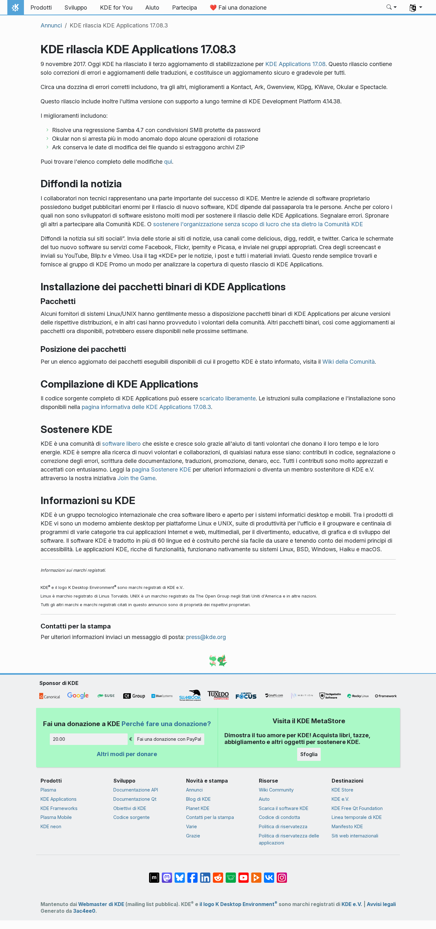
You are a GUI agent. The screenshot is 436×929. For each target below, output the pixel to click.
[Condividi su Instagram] (282, 874)
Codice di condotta (279, 817)
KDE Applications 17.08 (295, 64)
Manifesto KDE (347, 826)
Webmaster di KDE (101, 904)
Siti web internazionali (355, 835)
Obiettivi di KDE (129, 808)
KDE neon (51, 826)
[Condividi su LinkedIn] (205, 874)
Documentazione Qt (134, 799)
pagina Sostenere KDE (161, 469)
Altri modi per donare (127, 754)
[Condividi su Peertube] (256, 874)
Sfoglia (309, 754)
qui (168, 161)
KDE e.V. (340, 799)
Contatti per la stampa (210, 817)
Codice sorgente (131, 817)
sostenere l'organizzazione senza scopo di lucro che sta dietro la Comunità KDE (258, 224)
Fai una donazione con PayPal (169, 739)
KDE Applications (59, 799)
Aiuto (264, 799)
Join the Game (136, 478)
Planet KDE (197, 808)
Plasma (48, 789)
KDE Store (342, 789)
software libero (121, 443)
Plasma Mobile (56, 817)
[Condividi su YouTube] (243, 874)
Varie (191, 826)
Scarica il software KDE (283, 808)
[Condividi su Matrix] (154, 874)
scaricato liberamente (227, 398)
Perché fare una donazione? (166, 724)
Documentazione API (135, 789)
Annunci (51, 25)
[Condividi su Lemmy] (231, 874)
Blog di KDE (198, 799)
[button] (391, 7)
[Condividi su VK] (269, 874)
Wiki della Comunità (348, 361)
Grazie (193, 835)
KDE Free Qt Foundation (357, 808)
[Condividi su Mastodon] (167, 874)
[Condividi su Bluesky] (180, 874)
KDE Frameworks (59, 808)
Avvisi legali (381, 904)
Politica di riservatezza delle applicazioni (289, 839)
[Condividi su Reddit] (218, 874)
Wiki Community (276, 789)
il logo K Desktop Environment (238, 904)
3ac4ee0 (84, 911)
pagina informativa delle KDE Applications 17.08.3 (146, 407)
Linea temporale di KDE (357, 817)
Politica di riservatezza (283, 826)
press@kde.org (206, 637)
